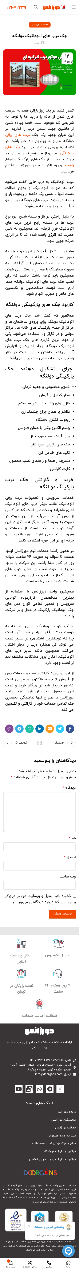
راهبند (69, 165)
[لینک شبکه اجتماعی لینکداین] (39, 729)
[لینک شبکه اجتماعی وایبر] (9, 729)
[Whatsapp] (39, 1089)
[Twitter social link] (60, 729)
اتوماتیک (40, 188)
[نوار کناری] (73, 386)
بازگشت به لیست (39, 742)
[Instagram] (60, 1089)
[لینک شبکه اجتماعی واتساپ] (29, 729)
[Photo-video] (29, 1089)
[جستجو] (36, 7)
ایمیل (70, 857)
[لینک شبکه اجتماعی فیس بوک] (70, 729)
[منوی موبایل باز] (74, 7)
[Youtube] (19, 1089)
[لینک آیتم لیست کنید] (39, 1112)
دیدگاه (69, 787)
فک (71, 703)
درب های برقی (17, 135)
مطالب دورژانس (39, 24)
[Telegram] (50, 1089)
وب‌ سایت (68, 876)
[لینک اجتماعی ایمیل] (50, 729)
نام (72, 838)
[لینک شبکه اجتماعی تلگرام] (19, 729)
